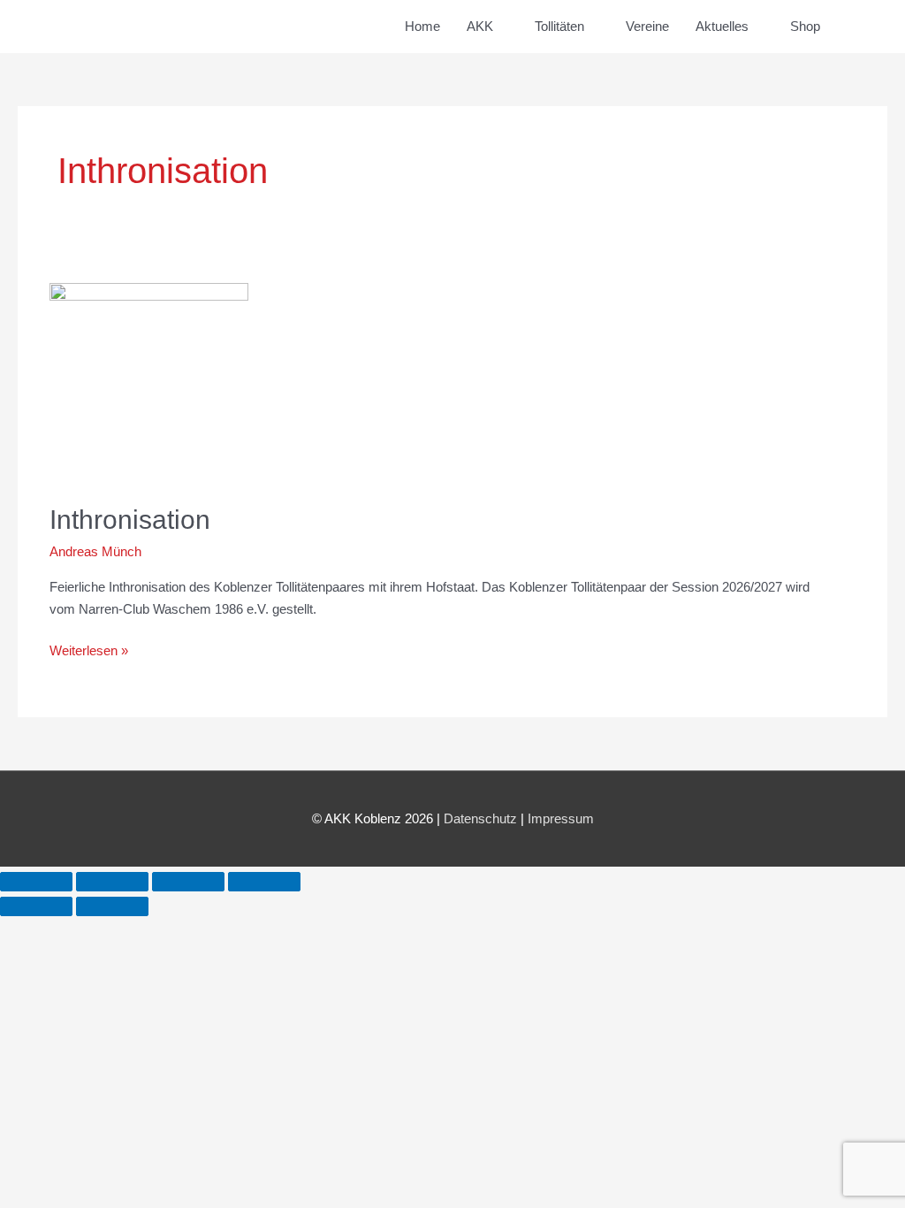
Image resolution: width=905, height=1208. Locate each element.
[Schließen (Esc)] (264, 881)
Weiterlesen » (88, 649)
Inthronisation (129, 519)
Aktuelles (722, 26)
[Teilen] (188, 881)
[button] (854, 26)
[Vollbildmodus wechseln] (112, 881)
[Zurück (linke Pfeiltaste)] (36, 906)
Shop (805, 26)
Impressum (561, 818)
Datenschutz (480, 818)
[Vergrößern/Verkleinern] (36, 881)
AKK (480, 26)
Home (422, 26)
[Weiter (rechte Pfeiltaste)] (112, 906)
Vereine (647, 26)
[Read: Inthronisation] (148, 381)
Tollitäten (559, 26)
